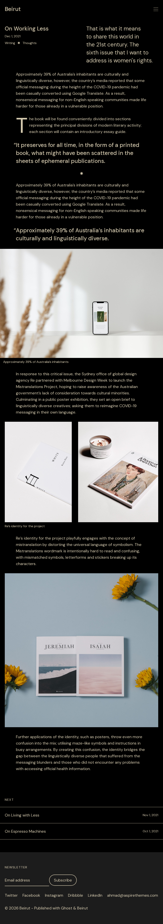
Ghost (66, 908)
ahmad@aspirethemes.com (132, 895)
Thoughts (29, 43)
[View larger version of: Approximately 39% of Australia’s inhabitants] (81, 303)
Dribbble (75, 895)
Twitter (11, 895)
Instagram (54, 895)
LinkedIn (95, 895)
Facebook (31, 895)
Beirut (13, 9)
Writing (10, 43)
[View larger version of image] (81, 650)
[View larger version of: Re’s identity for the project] (38, 472)
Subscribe (63, 880)
